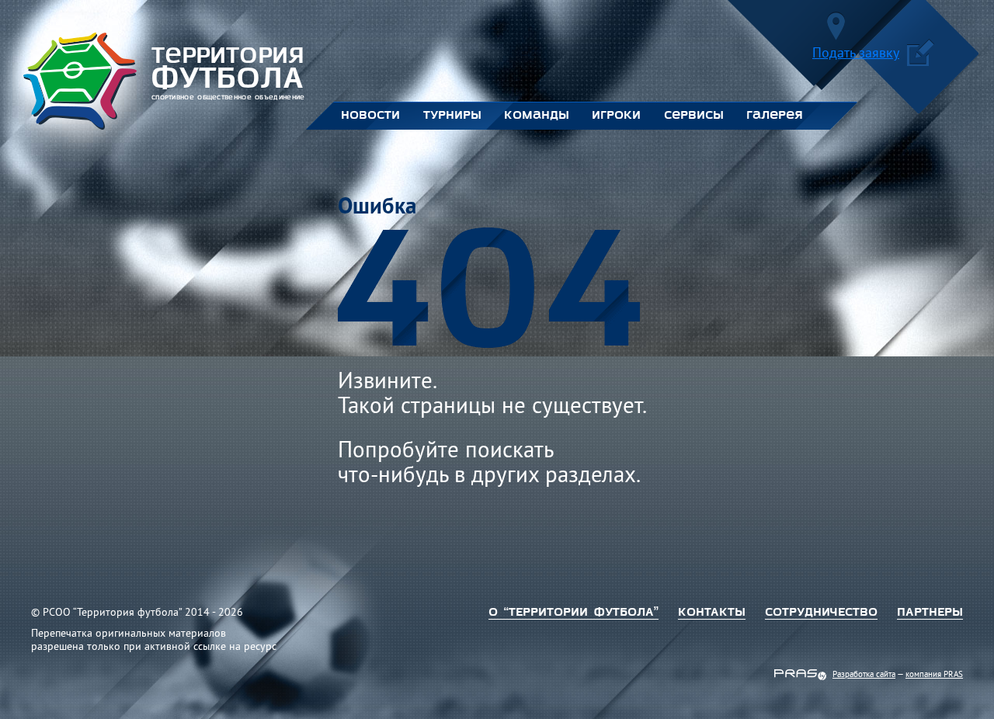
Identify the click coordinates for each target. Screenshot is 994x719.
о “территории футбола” (573, 612)
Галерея (774, 115)
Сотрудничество (821, 612)
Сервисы (693, 115)
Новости (370, 115)
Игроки (616, 115)
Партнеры (930, 612)
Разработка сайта (863, 674)
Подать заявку (855, 55)
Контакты (712, 612)
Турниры (452, 115)
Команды (536, 115)
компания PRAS (934, 674)
